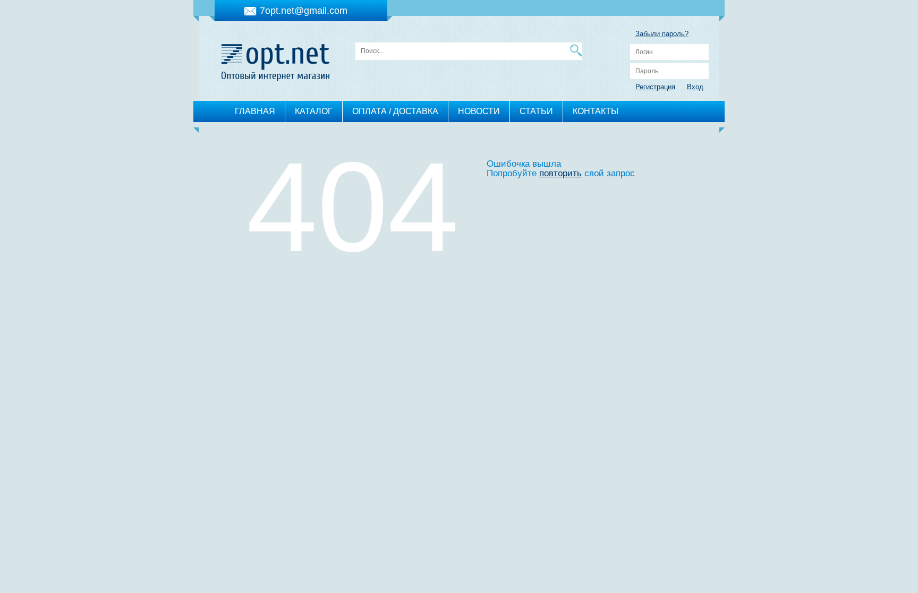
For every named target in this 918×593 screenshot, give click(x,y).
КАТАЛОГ (314, 111)
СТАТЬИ (536, 111)
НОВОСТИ (479, 111)
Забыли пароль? (661, 34)
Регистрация (655, 87)
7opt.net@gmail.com (303, 10)
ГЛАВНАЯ (255, 111)
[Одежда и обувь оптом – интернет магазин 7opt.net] (275, 60)
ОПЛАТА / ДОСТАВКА (395, 111)
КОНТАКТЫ (595, 111)
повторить (560, 173)
